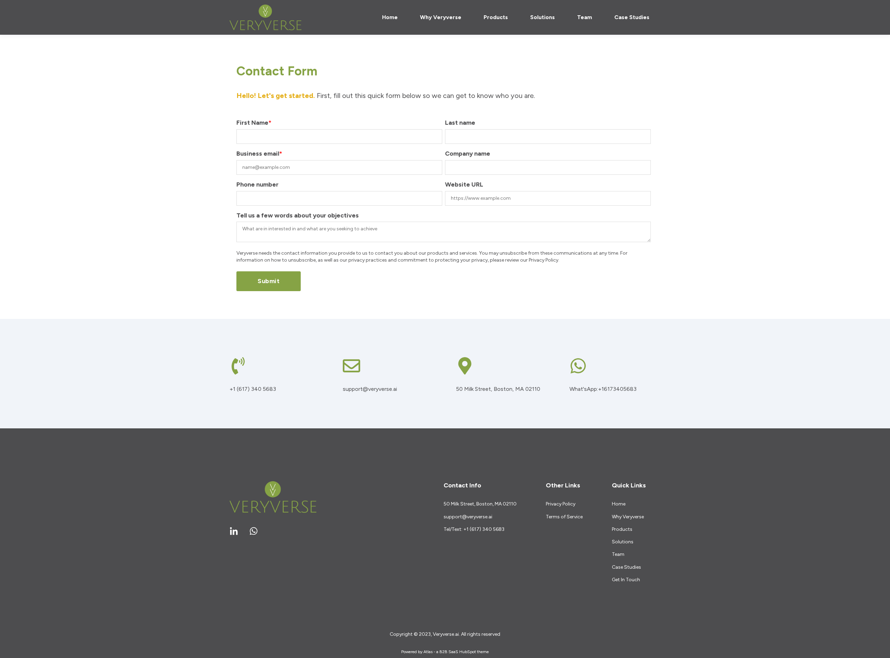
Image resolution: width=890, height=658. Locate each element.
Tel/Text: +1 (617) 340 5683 (474, 529)
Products (622, 529)
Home (618, 504)
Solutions (622, 542)
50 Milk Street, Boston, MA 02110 (480, 504)
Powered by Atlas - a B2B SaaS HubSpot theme (445, 651)
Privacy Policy (560, 504)
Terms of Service (564, 517)
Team (618, 554)
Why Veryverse (628, 517)
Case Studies (626, 567)
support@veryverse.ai (468, 517)
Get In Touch (626, 580)
